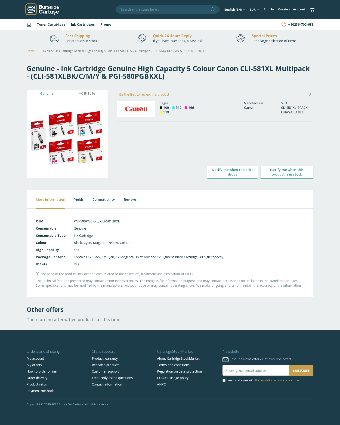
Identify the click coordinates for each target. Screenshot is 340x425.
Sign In (269, 9)
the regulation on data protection (277, 380)
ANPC (161, 384)
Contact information (107, 384)
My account (35, 358)
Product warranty (105, 358)
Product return (37, 384)
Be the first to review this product (144, 94)
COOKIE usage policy (173, 378)
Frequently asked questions (112, 378)
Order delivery (37, 378)
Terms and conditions (173, 365)
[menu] (170, 24)
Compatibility (104, 199)
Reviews (130, 199)
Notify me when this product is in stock (286, 171)
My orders (34, 365)
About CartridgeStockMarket (178, 358)
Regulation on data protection (179, 371)
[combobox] (168, 9)
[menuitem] (29, 24)
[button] (234, 9)
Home (31, 51)
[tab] (46, 199)
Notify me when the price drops (232, 171)
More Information (50, 199)
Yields (78, 199)
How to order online (42, 371)
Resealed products (106, 365)
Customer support (105, 371)
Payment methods (40, 391)
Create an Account (291, 9)
